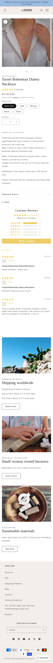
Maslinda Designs (17, 658)
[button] (5, 10)
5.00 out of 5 (33, 215)
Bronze (34, 106)
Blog (7, 589)
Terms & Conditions (13, 600)
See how (10, 549)
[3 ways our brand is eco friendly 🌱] (48, 537)
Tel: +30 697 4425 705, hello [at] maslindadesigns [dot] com (19, 607)
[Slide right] (32, 71)
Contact (8, 595)
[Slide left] (21, 71)
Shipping (15, 97)
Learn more (11, 476)
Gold (22, 106)
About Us (9, 572)
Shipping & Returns (13, 584)
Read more (11, 406)
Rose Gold (9, 106)
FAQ (7, 578)
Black (6, 111)
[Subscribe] (43, 630)
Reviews (8, 614)
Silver (18, 111)
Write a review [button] (26, 241)
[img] (7, 257)
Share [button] (6, 202)
